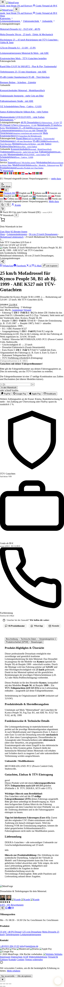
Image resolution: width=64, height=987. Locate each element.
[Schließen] (16, 215)
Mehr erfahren (13, 971)
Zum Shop (5, 231)
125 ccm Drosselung (32, 932)
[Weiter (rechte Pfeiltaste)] (4, 986)
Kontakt (12, 959)
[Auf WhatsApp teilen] (6, 908)
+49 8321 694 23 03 (9, 946)
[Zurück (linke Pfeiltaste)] (1, 986)
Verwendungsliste (47, 639)
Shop (2, 16)
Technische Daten (28, 639)
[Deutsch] (2, 173)
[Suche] (8, 205)
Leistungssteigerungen (30, 934)
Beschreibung (12, 639)
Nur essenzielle (7, 976)
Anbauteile (47, 21)
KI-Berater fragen (19, 231)
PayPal (6, 394)
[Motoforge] (12, 2)
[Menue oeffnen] (2, 2)
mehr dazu (56, 178)
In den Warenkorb (8, 387)
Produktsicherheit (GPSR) (17, 642)
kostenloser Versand (21, 310)
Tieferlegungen (12, 934)
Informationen (7, 120)
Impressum (5, 957)
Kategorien (5, 18)
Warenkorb (7, 170)
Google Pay (20, 394)
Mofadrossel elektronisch (12, 237)
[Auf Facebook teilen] (9, 908)
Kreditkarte (51, 394)
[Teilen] (2, 262)
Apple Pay (36, 394)
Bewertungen (36, 642)
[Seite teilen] (2, 908)
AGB (25, 957)
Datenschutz (16, 957)
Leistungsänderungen (10, 21)
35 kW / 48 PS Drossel (11, 932)
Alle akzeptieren (24, 976)
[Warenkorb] (2, 209)
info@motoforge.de (29, 946)
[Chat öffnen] (58, 981)
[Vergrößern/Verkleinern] (1, 983)
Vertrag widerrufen (34, 959)
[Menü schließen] (16, 9)
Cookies (20, 959)
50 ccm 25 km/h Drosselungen (43, 234)
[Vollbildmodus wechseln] (4, 983)
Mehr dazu (54, 201)
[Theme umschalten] (2, 204)
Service (4, 160)
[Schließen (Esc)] (10, 983)
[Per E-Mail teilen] (12, 908)
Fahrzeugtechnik (31, 21)
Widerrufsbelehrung (38, 957)
